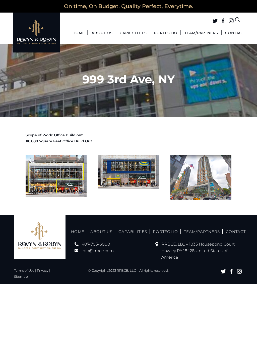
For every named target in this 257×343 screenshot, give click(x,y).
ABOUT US (102, 33)
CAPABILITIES (133, 33)
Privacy (42, 270)
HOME (79, 33)
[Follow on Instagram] (231, 20)
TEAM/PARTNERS (201, 33)
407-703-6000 (96, 244)
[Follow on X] (215, 20)
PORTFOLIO (165, 33)
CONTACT (234, 33)
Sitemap (21, 276)
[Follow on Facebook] (223, 20)
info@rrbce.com (98, 250)
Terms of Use (24, 270)
